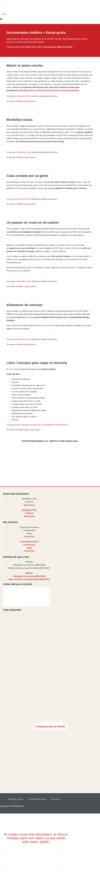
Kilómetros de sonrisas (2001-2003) (29, 565)
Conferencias (29, 530)
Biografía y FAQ (29, 499)
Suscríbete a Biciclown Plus (19, 96)
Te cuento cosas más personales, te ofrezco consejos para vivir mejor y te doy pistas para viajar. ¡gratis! (36, 838)
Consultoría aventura (29, 527)
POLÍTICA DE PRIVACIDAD (37, 799)
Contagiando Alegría (84, 268)
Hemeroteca (29, 505)
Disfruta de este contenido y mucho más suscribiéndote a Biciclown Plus (37, 425)
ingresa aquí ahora (32, 430)
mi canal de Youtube (52, 39)
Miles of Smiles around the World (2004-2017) (29, 568)
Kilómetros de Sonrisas (45, 325)
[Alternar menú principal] (4, 14)
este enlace (14, 369)
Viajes (29, 533)
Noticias (29, 562)
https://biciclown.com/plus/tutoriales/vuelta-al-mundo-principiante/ (49, 90)
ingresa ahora (30, 101)
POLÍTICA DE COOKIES (15, 799)
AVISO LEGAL (56, 799)
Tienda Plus (29, 536)
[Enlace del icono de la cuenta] (1, 19)
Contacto (29, 502)
